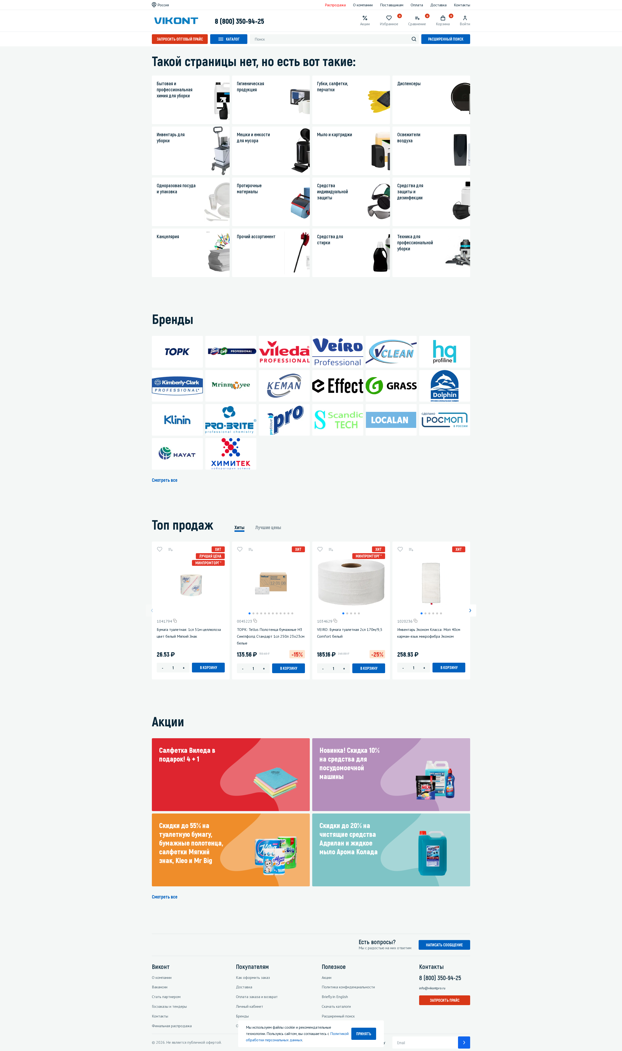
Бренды (242, 1016)
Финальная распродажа (172, 1025)
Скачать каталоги (336, 1006)
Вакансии (159, 986)
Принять (363, 1033)
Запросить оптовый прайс (180, 39)
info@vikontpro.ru (432, 988)
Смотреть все (164, 480)
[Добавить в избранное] (160, 549)
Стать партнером (166, 996)
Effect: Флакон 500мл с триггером (506, 629)
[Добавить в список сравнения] (170, 549)
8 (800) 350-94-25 (239, 21)
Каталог (233, 39)
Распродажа (335, 4)
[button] (250, 613)
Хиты (239, 527)
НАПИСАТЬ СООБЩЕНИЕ (444, 944)
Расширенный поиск (445, 39)
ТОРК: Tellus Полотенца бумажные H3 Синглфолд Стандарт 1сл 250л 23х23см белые (270, 636)
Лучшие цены (268, 527)
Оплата (417, 4)
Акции (326, 977)
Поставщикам (391, 4)
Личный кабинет (249, 1006)
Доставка (438, 4)
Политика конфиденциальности (348, 986)
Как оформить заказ (253, 977)
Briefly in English (335, 996)
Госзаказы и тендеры (169, 1006)
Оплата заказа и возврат (257, 996)
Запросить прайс (444, 1000)
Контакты (462, 4)
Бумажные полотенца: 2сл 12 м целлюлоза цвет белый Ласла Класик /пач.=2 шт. (590, 636)
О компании (363, 4)
